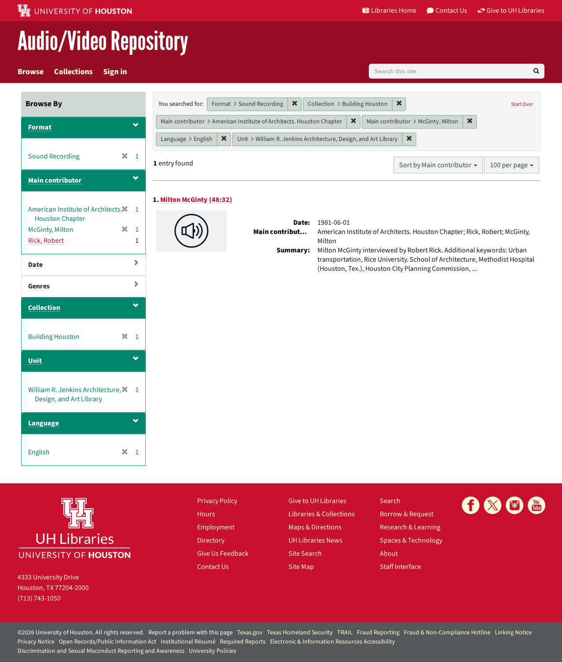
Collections (73, 71)
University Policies (212, 651)
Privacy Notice (36, 641)
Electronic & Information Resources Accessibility (332, 641)
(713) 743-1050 (39, 598)
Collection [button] (44, 308)
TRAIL (345, 632)
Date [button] (35, 265)
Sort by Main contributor (436, 165)
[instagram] (514, 505)
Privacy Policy (217, 501)
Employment (215, 527)
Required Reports (243, 641)
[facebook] (470, 505)
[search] (536, 71)
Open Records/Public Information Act (107, 641)
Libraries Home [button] (393, 10)
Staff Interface (400, 567)
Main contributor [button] (55, 180)
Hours (206, 514)
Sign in (115, 71)
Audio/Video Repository (103, 41)
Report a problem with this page (190, 632)
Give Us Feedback (223, 553)
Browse (30, 71)
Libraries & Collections (321, 514)
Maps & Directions (315, 527)
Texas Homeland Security (300, 632)
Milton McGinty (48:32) (196, 200)
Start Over (522, 104)
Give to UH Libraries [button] (515, 10)
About (389, 553)
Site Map (301, 567)
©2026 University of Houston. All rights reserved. (81, 632)
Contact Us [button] (451, 10)
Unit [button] (35, 361)
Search (390, 501)
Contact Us (213, 567)
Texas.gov (250, 632)
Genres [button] (39, 286)
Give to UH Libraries (317, 501)
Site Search (305, 553)
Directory (210, 540)
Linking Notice (513, 632)
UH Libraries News (315, 540)
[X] (492, 505)
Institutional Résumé (188, 641)
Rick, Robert (46, 240)
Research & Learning (410, 527)
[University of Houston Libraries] (75, 528)
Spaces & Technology (411, 540)
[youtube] (536, 505)
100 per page (509, 165)
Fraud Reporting (378, 632)
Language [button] (43, 423)
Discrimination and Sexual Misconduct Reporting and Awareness (101, 651)
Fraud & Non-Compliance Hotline (447, 632)
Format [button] (39, 127)
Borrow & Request (406, 514)
